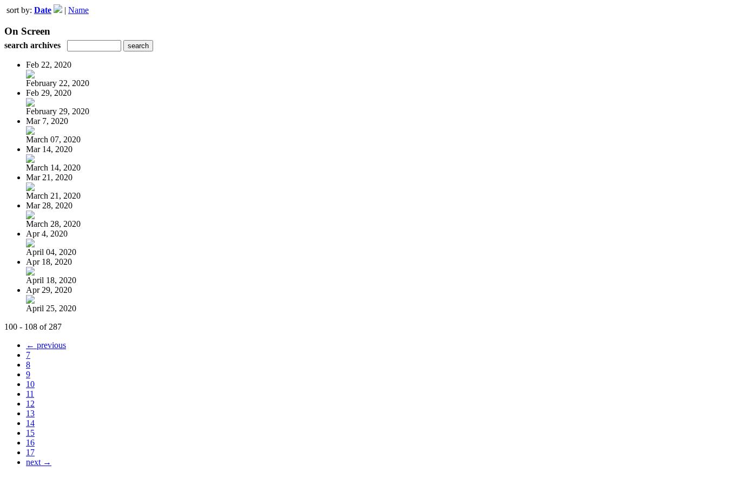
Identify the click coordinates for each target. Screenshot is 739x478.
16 (30, 442)
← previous (46, 345)
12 (30, 403)
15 (30, 432)
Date (42, 10)
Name (78, 10)
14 (30, 423)
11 (30, 393)
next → (38, 462)
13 (30, 413)
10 (30, 384)
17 (30, 452)
